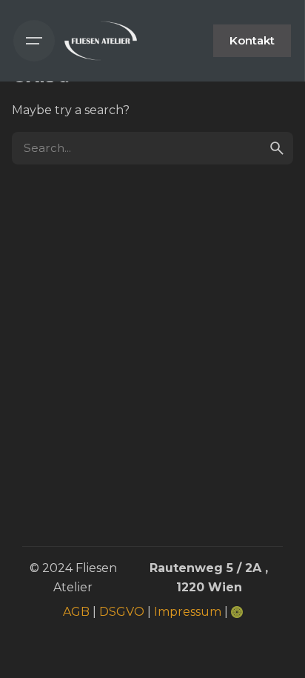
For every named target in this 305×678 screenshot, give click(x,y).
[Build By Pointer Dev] (237, 612)
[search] (277, 148)
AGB (76, 612)
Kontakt (252, 40)
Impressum (187, 612)
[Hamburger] (34, 41)
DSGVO (121, 612)
